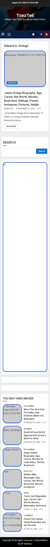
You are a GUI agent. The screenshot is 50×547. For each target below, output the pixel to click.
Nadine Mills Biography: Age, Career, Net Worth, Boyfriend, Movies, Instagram (33, 480)
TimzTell (25, 15)
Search (9, 142)
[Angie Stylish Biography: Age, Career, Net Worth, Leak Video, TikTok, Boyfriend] (12, 457)
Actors (26, 493)
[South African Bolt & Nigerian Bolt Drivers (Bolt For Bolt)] (12, 435)
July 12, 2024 (32, 509)
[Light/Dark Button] (35, 34)
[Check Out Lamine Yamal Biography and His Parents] (12, 522)
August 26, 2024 (33, 422)
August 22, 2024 (33, 442)
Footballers (28, 515)
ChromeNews (41, 540)
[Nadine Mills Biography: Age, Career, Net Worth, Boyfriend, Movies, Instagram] (12, 479)
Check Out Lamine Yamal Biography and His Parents (34, 522)
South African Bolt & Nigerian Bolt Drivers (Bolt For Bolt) (35, 435)
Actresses (12, 83)
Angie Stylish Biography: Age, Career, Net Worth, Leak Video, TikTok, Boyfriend (34, 459)
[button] (9, 34)
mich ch (9, 109)
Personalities (29, 406)
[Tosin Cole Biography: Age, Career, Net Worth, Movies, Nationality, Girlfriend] (12, 500)
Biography (28, 429)
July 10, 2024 (32, 529)
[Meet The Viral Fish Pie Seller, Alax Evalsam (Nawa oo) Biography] (12, 414)
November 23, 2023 (26, 109)
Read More (11, 126)
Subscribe (46, 34)
